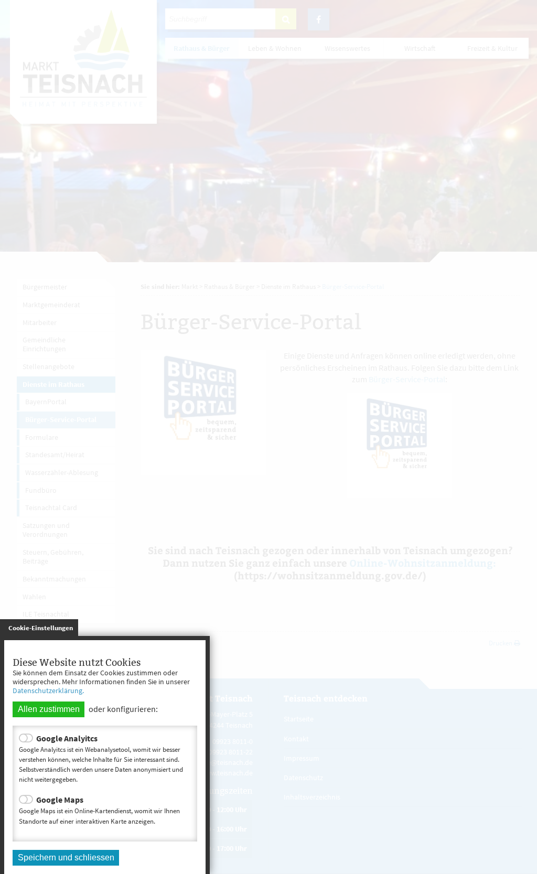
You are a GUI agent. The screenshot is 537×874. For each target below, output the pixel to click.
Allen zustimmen (49, 709)
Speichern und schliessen (66, 857)
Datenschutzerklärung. (48, 690)
